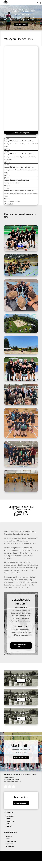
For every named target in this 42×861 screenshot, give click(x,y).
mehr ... (7, 149)
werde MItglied (20, 803)
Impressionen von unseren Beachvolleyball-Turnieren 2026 (21, 10)
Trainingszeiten (11, 841)
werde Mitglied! (20, 757)
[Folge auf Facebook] (5, 786)
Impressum (9, 844)
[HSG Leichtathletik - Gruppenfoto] (21, 276)
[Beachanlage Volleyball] (21, 332)
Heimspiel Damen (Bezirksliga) (14, 180)
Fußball (8, 818)
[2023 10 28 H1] (21, 251)
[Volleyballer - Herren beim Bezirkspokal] (21, 404)
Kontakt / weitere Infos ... (20, 645)
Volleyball (9, 826)
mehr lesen (11, 81)
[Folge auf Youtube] (13, 786)
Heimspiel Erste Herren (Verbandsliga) (16, 141)
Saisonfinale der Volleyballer (16, 70)
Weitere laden (9, 204)
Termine (8, 839)
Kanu (7, 823)
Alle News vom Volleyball (20, 133)
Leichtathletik (10, 821)
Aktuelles (9, 836)
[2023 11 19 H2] (21, 380)
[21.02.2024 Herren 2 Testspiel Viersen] (21, 311)
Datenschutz (10, 846)
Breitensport (10, 816)
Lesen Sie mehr (20, 24)
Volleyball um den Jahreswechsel (18, 113)
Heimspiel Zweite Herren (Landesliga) (16, 167)
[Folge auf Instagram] (9, 786)
